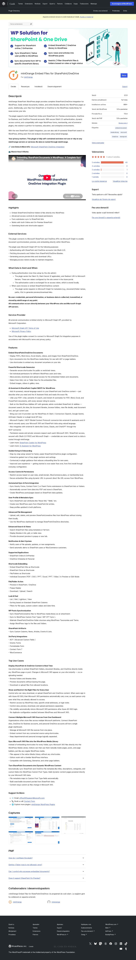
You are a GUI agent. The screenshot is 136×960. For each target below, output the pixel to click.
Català (31, 946)
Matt (107, 928)
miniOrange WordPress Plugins (43, 804)
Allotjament (12, 931)
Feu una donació (88, 931)
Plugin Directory (14, 11)
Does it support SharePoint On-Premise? (24, 878)
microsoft (124, 132)
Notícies (11, 928)
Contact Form (29, 801)
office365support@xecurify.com (32, 798)
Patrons (35, 934)
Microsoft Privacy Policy (21, 331)
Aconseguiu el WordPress (122, 4)
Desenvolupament (54, 86)
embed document (121, 128)
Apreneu (60, 924)
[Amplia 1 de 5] (30, 819)
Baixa (124, 75)
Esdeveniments (86, 928)
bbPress (109, 931)
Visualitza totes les (120, 181)
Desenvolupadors (63, 931)
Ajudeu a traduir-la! (86, 17)
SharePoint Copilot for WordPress (33, 443)
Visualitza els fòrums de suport (104, 199)
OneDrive (115, 136)
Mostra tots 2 (123, 123)
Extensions (36, 931)
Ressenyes (25, 86)
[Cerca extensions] (31, 24)
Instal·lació (38, 86)
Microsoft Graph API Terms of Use (25, 328)
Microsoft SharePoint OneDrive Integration (47, 147)
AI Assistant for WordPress (30, 446)
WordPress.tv (62, 934)
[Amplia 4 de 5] (57, 834)
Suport (125, 86)
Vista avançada (98, 143)
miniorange (56, 902)
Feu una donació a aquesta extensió (106, 217)
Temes (35, 928)
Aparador (36, 924)
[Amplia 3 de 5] (57, 819)
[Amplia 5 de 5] (83, 819)
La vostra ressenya (99, 181)
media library (115, 132)
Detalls (13, 86)
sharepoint (123, 136)
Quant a (11, 924)
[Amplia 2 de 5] (30, 834)
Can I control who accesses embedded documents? (29, 871)
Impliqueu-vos (86, 924)
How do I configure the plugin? (20, 858)
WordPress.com (111, 924)
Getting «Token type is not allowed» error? (25, 865)
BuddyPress (110, 934)
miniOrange (28, 77)
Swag (84, 934)
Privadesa (12, 934)
